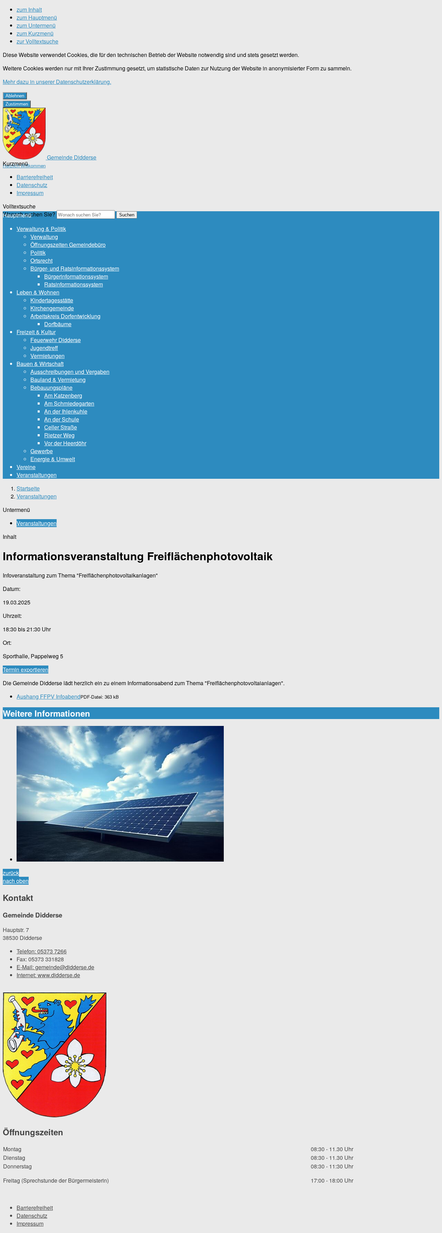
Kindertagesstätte (51, 300)
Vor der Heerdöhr (65, 443)
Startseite (28, 488)
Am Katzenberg (63, 395)
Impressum (30, 193)
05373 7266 (42, 951)
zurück (11, 873)
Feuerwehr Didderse (55, 340)
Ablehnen (15, 95)
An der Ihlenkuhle (65, 411)
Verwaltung (44, 237)
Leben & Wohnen (38, 292)
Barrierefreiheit (35, 177)
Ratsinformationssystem (73, 284)
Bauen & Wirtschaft (40, 364)
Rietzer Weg (59, 435)
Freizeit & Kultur (36, 332)
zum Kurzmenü (35, 33)
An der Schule (61, 419)
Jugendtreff (44, 348)
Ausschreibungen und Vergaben (69, 372)
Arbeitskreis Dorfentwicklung (65, 316)
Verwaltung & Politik (41, 229)
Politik (38, 252)
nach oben (16, 881)
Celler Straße (60, 427)
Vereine (26, 467)
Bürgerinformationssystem (76, 276)
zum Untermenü (36, 25)
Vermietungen (47, 356)
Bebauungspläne (51, 387)
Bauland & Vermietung (58, 380)
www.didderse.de (48, 975)
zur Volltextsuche (37, 41)
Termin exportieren (25, 669)
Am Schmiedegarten (69, 403)
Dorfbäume (57, 324)
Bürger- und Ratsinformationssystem (74, 268)
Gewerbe (41, 451)
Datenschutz (32, 185)
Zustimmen (17, 104)
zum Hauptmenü (37, 17)
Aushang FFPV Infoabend (48, 696)
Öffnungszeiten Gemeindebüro (68, 245)
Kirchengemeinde (52, 308)
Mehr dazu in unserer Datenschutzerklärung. (57, 82)
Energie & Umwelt (52, 459)
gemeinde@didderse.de (55, 967)
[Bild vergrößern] (228, 794)
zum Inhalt (29, 9)
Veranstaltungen (37, 475)
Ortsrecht (41, 260)
